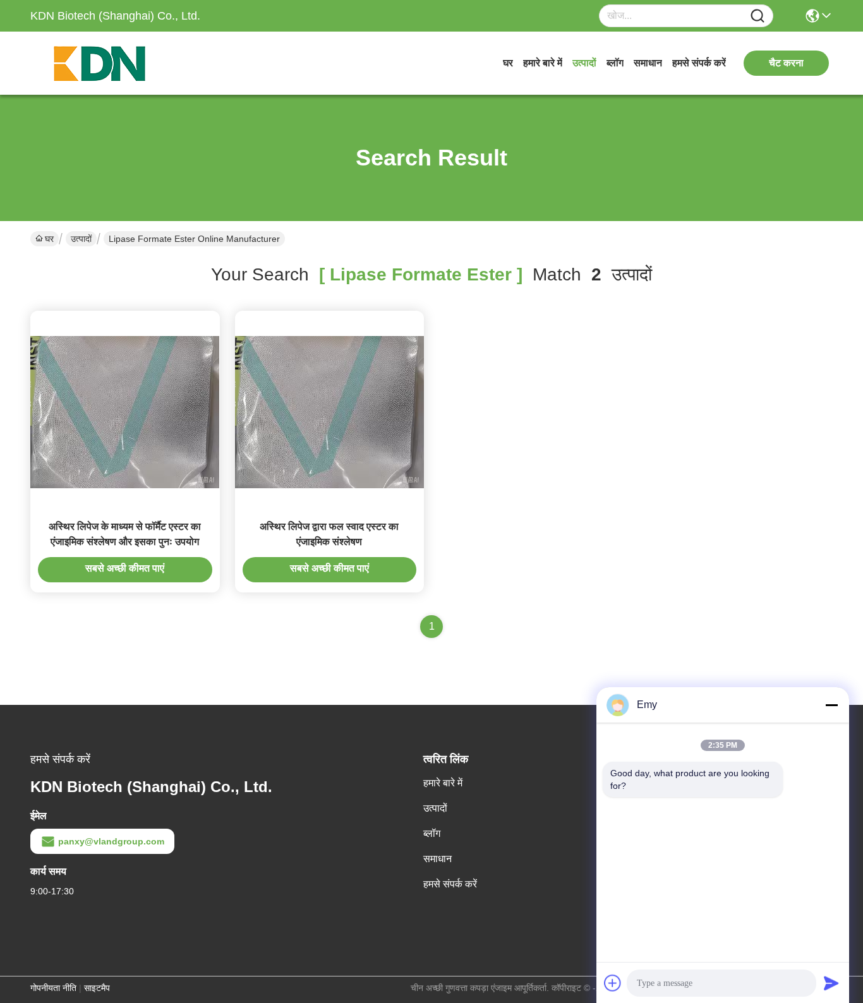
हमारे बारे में (542, 62)
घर (508, 62)
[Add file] (613, 983)
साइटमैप (97, 988)
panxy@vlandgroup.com (111, 841)
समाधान (648, 62)
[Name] (757, 16)
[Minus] (831, 704)
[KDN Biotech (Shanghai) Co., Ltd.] (99, 63)
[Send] (831, 983)
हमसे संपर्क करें (699, 62)
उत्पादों (584, 62)
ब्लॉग (615, 62)
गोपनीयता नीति (53, 988)
